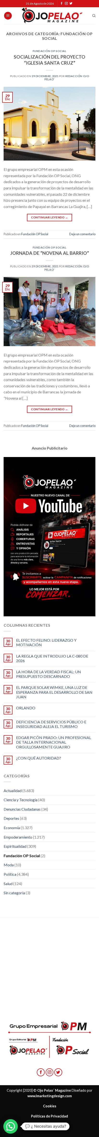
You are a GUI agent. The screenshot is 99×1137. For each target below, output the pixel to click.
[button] (10, 1126)
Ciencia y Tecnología (20, 799)
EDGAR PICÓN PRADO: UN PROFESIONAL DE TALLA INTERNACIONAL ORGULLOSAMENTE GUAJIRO (53, 742)
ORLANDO (25, 708)
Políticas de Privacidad (49, 1116)
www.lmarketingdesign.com (49, 1096)
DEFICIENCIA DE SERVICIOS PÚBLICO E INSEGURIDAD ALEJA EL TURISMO (51, 724)
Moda (9, 864)
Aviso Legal (49, 1126)
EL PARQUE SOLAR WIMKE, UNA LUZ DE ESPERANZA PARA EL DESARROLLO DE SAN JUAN (54, 692)
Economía (12, 827)
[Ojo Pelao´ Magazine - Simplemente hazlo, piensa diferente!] (52, 15)
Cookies (49, 1106)
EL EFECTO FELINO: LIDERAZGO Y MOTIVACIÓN (46, 642)
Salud (8, 883)
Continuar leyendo (49, 217)
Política (10, 874)
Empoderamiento (18, 837)
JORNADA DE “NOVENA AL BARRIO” (49, 253)
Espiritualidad (15, 846)
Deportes (11, 818)
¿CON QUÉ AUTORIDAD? (38, 758)
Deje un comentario (82, 234)
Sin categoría (14, 892)
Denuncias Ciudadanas (22, 809)
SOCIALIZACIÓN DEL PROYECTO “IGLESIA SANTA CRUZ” (49, 60)
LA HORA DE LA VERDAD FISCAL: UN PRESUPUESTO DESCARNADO (48, 674)
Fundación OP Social (50, 51)
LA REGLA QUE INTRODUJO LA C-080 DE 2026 (52, 658)
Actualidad (13, 790)
